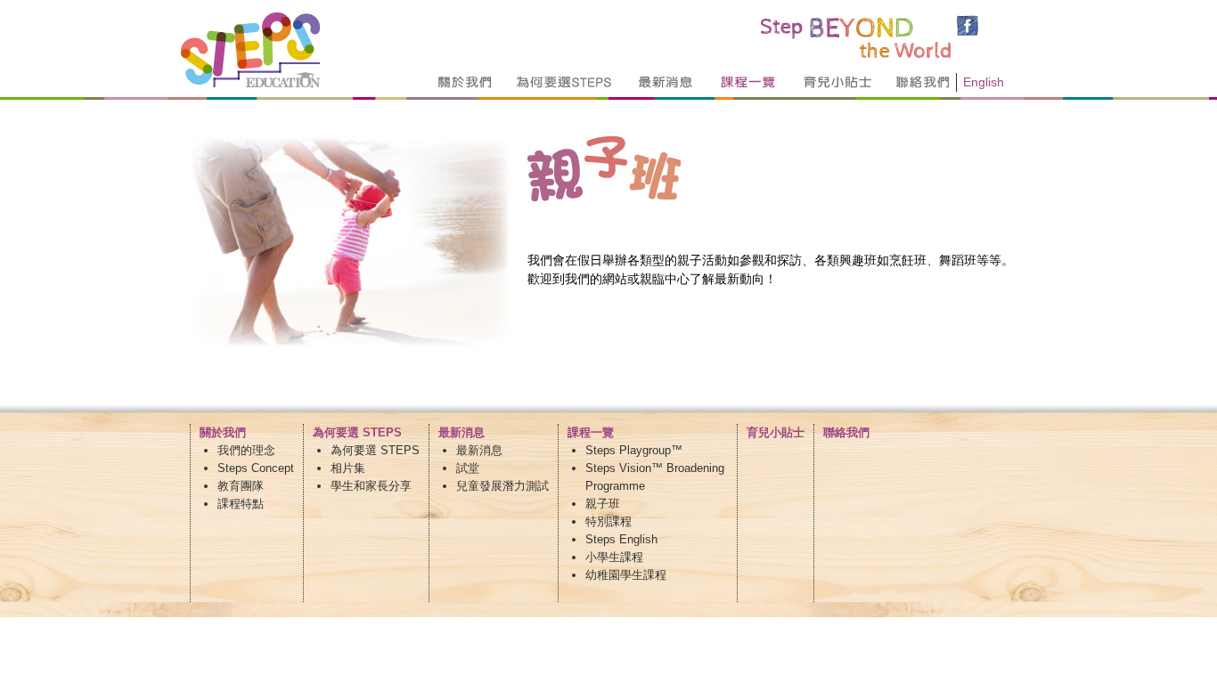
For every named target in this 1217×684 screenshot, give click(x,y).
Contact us (929, 82)
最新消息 (479, 450)
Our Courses (748, 82)
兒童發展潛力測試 (502, 486)
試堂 (467, 468)
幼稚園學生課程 (625, 575)
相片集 (348, 468)
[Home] (250, 83)
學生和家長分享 (371, 486)
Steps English (621, 539)
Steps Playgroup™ (633, 450)
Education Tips (837, 82)
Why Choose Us (565, 82)
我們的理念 (246, 450)
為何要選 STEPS (375, 450)
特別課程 (608, 521)
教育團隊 (240, 486)
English (983, 82)
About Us (466, 82)
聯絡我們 (846, 432)
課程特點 (240, 503)
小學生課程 (614, 557)
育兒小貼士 (776, 432)
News (666, 82)
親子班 (602, 503)
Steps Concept (255, 468)
